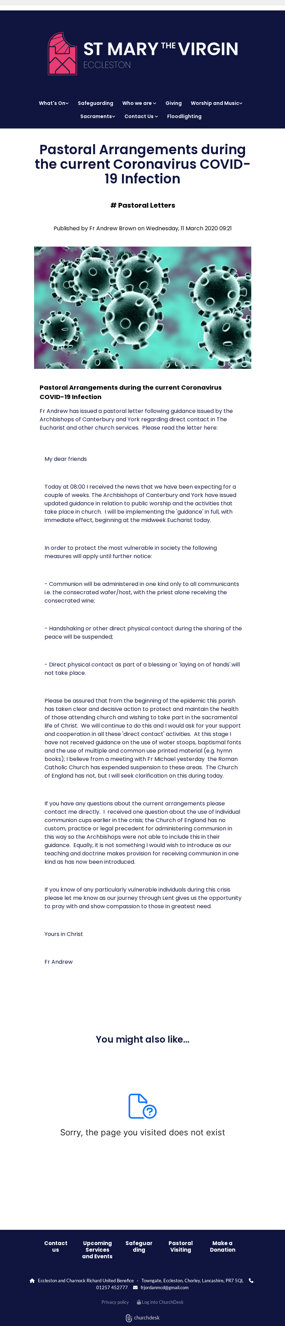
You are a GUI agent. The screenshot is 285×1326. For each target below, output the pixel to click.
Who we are (137, 103)
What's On (52, 103)
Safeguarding (95, 103)
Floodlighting (184, 116)
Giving (173, 103)
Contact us (55, 1246)
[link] (55, 103)
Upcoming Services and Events (97, 1250)
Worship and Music (215, 103)
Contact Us (139, 116)
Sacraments (96, 116)
